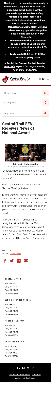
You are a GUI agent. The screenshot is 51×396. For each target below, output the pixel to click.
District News (15, 254)
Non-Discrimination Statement (19, 375)
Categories (10, 102)
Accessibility (36, 375)
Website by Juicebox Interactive (25, 378)
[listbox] (25, 113)
